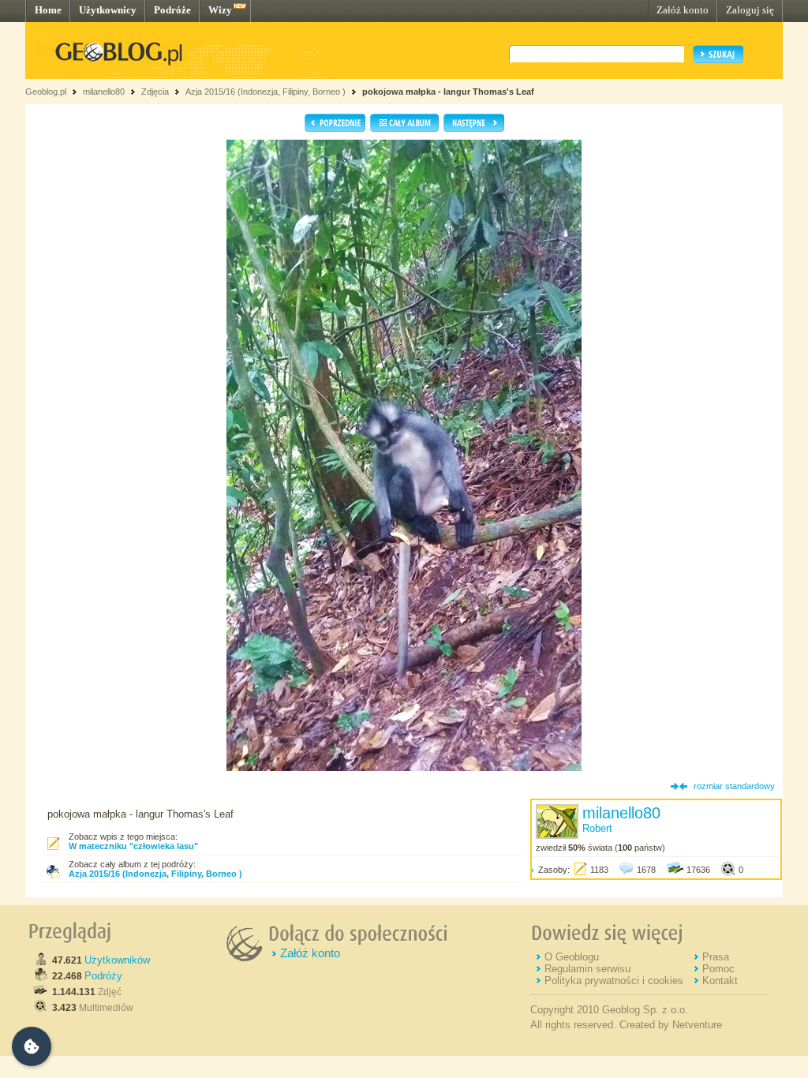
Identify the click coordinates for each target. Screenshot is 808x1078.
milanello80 (104, 91)
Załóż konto (682, 10)
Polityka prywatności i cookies (613, 980)
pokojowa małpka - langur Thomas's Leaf (448, 91)
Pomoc (718, 969)
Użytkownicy (108, 10)
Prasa (715, 957)
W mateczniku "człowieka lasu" (133, 846)
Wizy (220, 10)
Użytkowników (117, 960)
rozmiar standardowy (734, 786)
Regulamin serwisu (587, 969)
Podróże (172, 10)
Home (48, 10)
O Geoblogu (571, 957)
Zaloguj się (750, 10)
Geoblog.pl (45, 91)
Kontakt (720, 980)
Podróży (103, 976)
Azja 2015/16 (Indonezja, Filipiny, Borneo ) (265, 91)
